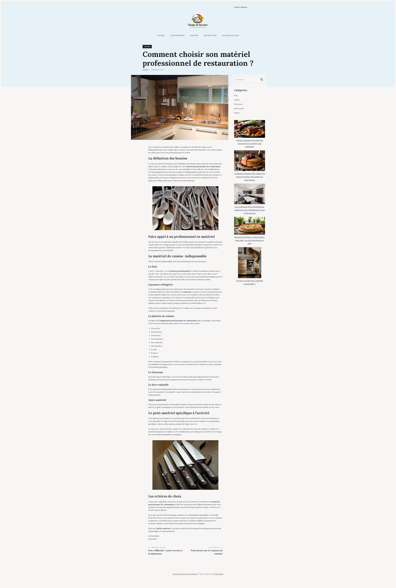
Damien (145, 70)
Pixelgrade (219, 574)
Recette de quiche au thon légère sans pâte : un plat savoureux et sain (250, 240)
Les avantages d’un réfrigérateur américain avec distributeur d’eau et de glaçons (249, 209)
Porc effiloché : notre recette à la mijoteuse (165, 552)
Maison (194, 36)
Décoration (210, 36)
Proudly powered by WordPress (185, 574)
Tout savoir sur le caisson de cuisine (207, 552)
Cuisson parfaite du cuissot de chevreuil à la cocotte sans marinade (249, 143)
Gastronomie (177, 36)
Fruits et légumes (240, 7)
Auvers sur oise (230, 36)
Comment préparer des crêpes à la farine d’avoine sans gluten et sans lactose (249, 176)
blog (235, 95)
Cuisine (160, 36)
